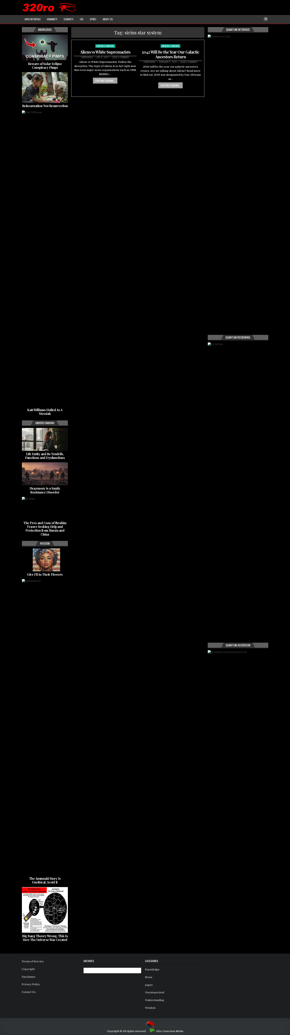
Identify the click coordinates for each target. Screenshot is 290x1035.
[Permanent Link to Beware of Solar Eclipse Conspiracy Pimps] (45, 48)
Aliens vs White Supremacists (105, 52)
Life (81, 19)
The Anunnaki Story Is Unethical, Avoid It (45, 880)
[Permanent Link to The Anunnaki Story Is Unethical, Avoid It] (45, 727)
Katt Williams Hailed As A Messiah (45, 412)
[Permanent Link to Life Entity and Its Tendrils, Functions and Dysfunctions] (45, 439)
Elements (69, 19)
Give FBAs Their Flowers (45, 574)
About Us (108, 19)
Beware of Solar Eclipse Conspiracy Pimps (45, 66)
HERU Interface (33, 19)
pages (149, 984)
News (148, 977)
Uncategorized (154, 992)
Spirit (93, 19)
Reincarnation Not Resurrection (45, 106)
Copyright (28, 969)
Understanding (105, 46)
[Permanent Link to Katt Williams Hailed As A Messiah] (45, 258)
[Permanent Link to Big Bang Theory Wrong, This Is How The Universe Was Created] (45, 910)
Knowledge (152, 969)
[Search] (265, 19)
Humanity (52, 19)
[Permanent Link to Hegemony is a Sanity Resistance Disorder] (45, 473)
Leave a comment (120, 57)
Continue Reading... (105, 81)
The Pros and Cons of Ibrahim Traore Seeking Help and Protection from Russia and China (44, 528)
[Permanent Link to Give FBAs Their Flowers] (45, 559)
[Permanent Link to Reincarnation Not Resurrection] (45, 87)
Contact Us (29, 992)
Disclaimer (29, 976)
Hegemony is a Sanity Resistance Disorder (45, 490)
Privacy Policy (31, 984)
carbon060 (87, 57)
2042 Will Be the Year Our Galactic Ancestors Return (170, 54)
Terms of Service (33, 961)
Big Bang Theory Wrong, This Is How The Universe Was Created (45, 938)
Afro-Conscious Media (169, 1031)
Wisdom (150, 1007)
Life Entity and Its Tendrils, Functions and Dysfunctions (45, 456)
